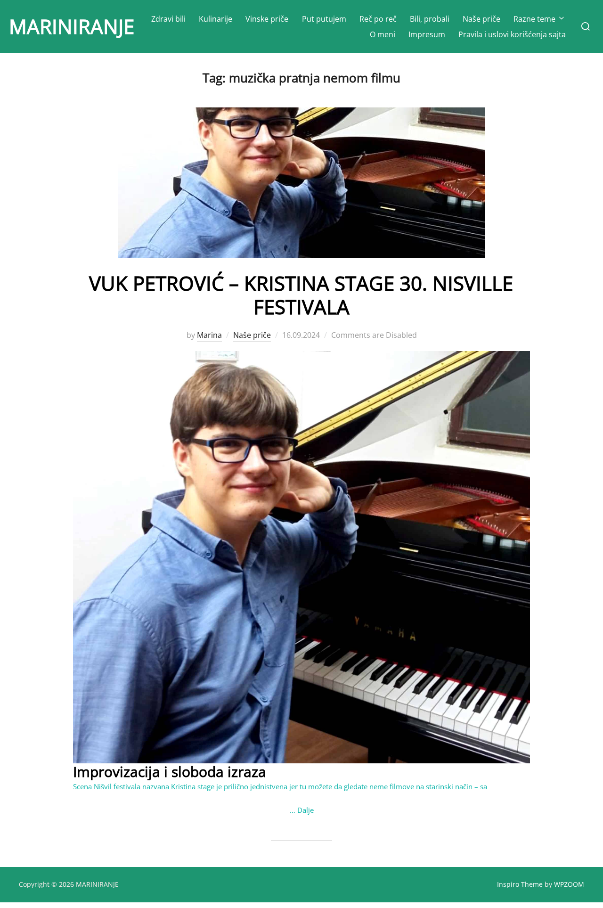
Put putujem (324, 19)
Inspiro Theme (520, 884)
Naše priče (481, 19)
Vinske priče (266, 19)
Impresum (426, 34)
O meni (382, 34)
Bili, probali (429, 19)
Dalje (305, 810)
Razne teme (534, 19)
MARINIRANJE (71, 26)
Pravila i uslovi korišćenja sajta (512, 34)
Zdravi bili (168, 19)
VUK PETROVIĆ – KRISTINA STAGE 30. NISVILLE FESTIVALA (301, 295)
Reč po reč (378, 19)
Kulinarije (215, 19)
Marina (209, 335)
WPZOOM (569, 884)
